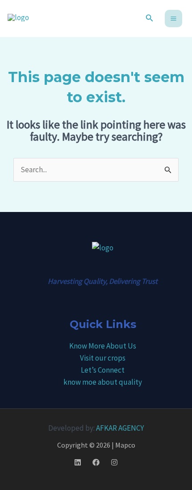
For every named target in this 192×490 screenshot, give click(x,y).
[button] (150, 18)
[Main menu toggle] (173, 18)
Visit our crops (102, 358)
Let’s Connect (103, 370)
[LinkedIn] (77, 462)
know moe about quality (102, 382)
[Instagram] (114, 462)
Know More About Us (102, 346)
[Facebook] (96, 462)
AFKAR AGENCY (120, 428)
